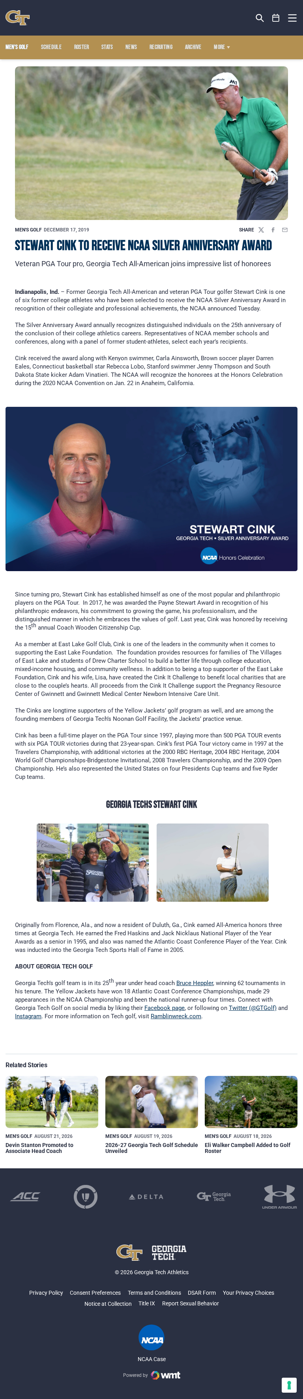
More (219, 47)
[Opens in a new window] (25, 1197)
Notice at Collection (108, 1304)
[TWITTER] (261, 230)
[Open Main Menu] (292, 18)
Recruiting (161, 47)
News (131, 47)
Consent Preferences (95, 1293)
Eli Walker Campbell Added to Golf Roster (247, 1148)
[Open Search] (260, 18)
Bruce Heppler (194, 983)
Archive (193, 47)
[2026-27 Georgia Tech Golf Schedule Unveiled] (151, 1102)
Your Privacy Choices (248, 1293)
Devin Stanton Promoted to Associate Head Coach (39, 1148)
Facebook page (164, 1008)
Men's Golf (28, 230)
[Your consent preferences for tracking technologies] (289, 1385)
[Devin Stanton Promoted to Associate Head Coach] (52, 1102)
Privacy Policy (46, 1293)
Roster (81, 47)
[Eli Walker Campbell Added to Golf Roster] (251, 1102)
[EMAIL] (285, 230)
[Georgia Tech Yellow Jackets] (18, 17)
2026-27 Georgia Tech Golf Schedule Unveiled (151, 1148)
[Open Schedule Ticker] (276, 18)
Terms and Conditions (154, 1293)
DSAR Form (202, 1293)
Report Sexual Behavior (190, 1303)
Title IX (146, 1303)
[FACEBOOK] (273, 230)
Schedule (51, 47)
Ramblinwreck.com (176, 1016)
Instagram (28, 1016)
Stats (107, 47)
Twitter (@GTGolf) (253, 1008)
